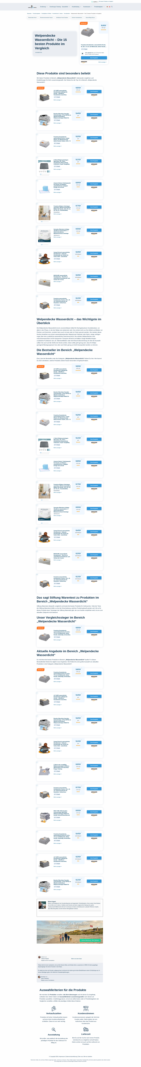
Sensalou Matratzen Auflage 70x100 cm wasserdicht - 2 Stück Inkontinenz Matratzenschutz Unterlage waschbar (61, 231)
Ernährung (43, 6)
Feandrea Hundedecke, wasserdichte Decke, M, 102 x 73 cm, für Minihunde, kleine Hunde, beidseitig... (93, 46)
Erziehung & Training (55, 6)
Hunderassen (86, 6)
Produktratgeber (98, 6)
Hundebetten (67, 13)
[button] (112, 6)
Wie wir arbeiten (88, 1056)
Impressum (62, 1056)
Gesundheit (65, 6)
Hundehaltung (75, 6)
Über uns (80, 1056)
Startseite (29, 13)
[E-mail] (39, 913)
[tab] (40, 174)
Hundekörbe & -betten (57, 13)
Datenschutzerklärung (71, 1056)
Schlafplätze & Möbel (46, 13)
